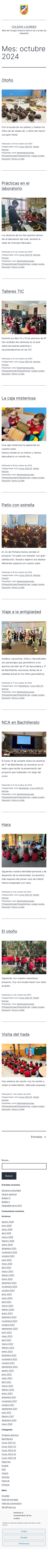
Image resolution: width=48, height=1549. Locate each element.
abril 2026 (6, 1233)
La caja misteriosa (19, 398)
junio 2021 (6, 1412)
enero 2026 (7, 1245)
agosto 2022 (8, 1370)
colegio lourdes (37, 156)
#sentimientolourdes (25, 153)
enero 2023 (7, 1351)
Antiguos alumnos (10, 1435)
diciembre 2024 (9, 1283)
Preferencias (24, 1544)
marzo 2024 (7, 1306)
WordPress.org (9, 1507)
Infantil (36, 147)
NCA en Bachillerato (20, 722)
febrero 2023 (8, 1348)
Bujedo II (6, 1202)
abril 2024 (6, 1302)
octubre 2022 (8, 1363)
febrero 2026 (8, 1241)
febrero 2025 (8, 1275)
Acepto (24, 1531)
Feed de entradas (10, 1499)
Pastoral (5, 1481)
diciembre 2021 (9, 1397)
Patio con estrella (18, 504)
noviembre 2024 (9, 1286)
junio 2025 (7, 1260)
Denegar (24, 1537)
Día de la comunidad (11, 1190)
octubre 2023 (8, 1325)
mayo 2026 (7, 1229)
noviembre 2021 (9, 1401)
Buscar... (6, 1160)
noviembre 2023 (9, 1321)
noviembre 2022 (9, 1359)
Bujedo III (6, 1198)
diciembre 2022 (9, 1355)
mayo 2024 (7, 1298)
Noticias (5, 150)
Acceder (5, 1496)
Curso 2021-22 (9, 1443)
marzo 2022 (7, 1386)
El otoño (9, 931)
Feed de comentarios (12, 1503)
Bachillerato (24, 686)
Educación (6, 159)
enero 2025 (7, 1279)
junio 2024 (7, 1294)
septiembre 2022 (10, 1367)
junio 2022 (7, 1374)
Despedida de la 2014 (12, 1205)
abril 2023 (6, 1340)
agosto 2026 (8, 1222)
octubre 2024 (8, 1290)
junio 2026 (7, 1225)
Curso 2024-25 (25, 147)
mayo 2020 (7, 1424)
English (5, 1466)
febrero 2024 (8, 1309)
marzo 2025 (7, 1271)
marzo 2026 (7, 1237)
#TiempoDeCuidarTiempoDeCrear (16, 156)
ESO (4, 1469)
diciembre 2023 (9, 1317)
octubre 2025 (8, 1256)
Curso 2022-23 (9, 1446)
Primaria (5, 258)
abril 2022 (6, 1382)
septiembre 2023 (10, 1328)
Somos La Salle (17, 159)
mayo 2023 (7, 1336)
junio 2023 (7, 1332)
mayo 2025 (7, 1264)
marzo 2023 (7, 1344)
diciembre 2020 (9, 1420)
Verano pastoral (9, 1194)
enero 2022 (7, 1393)
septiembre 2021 (9, 1409)
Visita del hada (15, 1034)
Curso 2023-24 (9, 1450)
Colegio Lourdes (24, 26)
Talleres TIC (13, 291)
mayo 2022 (7, 1378)
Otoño (7, 80)
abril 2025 (6, 1267)
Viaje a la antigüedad (21, 611)
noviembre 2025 (9, 1252)
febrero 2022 (8, 1389)
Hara (6, 824)
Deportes (6, 1462)
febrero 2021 (8, 1416)
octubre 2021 (8, 1405)
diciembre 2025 (9, 1248)
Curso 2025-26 (9, 1458)
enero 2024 (7, 1313)
